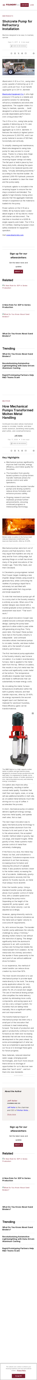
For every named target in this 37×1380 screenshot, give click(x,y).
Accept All (18, 1376)
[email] (26, 53)
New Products (7, 16)
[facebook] (11, 53)
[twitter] (19, 53)
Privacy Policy (21, 1370)
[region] (18, 1371)
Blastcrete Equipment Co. (13, 94)
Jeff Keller (18, 436)
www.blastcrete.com (14, 235)
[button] (3, 5)
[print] (34, 53)
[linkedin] (15, 53)
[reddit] (22, 53)
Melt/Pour (6, 401)
